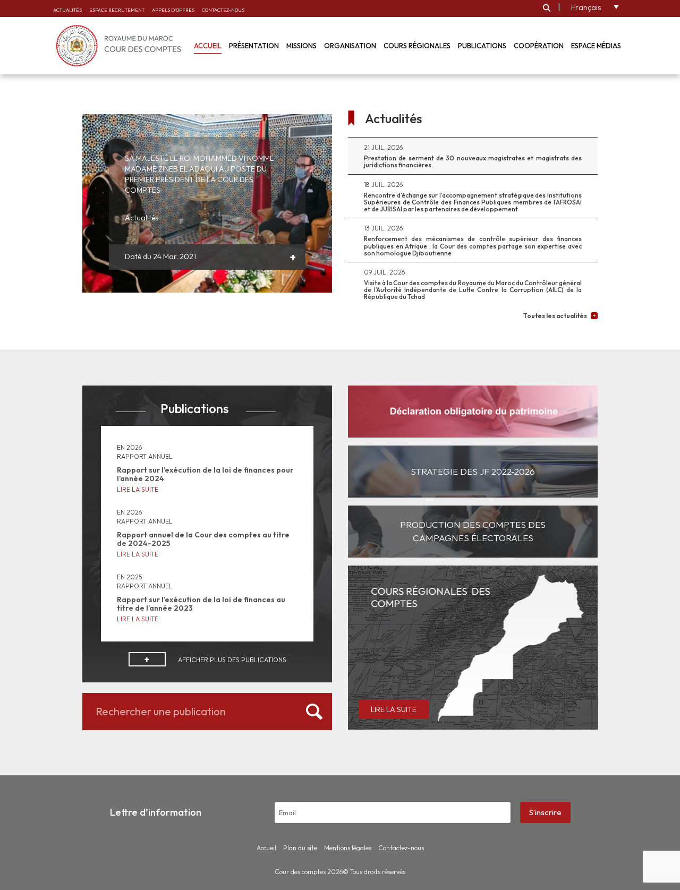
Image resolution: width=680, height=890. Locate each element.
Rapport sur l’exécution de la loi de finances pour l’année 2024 (205, 474)
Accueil (208, 45)
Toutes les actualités (555, 316)
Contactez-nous (223, 10)
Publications (482, 45)
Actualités (67, 10)
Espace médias (596, 45)
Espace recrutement (116, 10)
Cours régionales (417, 45)
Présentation (254, 45)
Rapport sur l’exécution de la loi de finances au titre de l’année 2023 (201, 603)
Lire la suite (137, 489)
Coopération (539, 45)
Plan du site (300, 848)
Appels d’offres (173, 10)
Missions (301, 45)
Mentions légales (347, 848)
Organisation (350, 45)
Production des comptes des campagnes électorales (473, 531)
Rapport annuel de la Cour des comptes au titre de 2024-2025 (203, 538)
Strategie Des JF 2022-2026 (473, 471)
